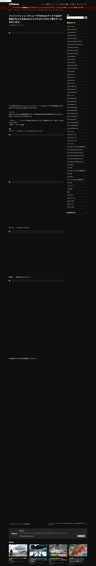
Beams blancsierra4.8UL (72, 47)
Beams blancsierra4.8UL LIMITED (74, 44)
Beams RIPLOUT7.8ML (72, 65)
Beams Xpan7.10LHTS (72, 38)
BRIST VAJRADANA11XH (72, 128)
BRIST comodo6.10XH (72, 116)
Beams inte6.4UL (71, 74)
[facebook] (73, 4)
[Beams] (43, 4)
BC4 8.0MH (69, 173)
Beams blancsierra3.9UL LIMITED (74, 41)
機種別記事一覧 (71, 23)
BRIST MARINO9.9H (71, 104)
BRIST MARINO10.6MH (72, 107)
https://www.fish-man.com (27, 536)
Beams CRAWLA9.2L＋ (72, 92)
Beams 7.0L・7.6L (71, 198)
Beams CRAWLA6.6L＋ (72, 86)
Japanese (4, 1)
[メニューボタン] (85, 4)
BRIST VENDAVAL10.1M (72, 113)
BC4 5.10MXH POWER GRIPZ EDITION (75, 155)
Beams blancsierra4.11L (72, 50)
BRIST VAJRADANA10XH (72, 125)
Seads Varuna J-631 (71, 134)
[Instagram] (71, 4)
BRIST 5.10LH (70, 204)
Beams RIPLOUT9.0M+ (72, 68)
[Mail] (80, 4)
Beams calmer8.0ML (71, 29)
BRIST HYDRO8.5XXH (72, 98)
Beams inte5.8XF (71, 71)
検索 (68, 15)
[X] (69, 4)
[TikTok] (75, 4)
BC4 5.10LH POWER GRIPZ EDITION (75, 152)
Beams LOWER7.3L (71, 59)
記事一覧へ (81, 536)
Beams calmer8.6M (71, 32)
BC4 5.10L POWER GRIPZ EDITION (74, 149)
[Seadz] (62, 4)
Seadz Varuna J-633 (72, 140)
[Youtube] (67, 4)
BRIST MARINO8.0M (71, 101)
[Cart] (82, 4)
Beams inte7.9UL (71, 80)
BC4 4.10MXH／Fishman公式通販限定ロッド (77, 146)
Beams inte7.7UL (71, 77)
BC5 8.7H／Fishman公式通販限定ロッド (76, 179)
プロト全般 (69, 188)
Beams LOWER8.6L (71, 62)
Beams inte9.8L (70, 83)
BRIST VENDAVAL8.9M (72, 110)
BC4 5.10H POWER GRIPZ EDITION (75, 158)
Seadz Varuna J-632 (72, 137)
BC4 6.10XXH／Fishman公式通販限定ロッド (76, 170)
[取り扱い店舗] (78, 4)
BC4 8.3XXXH (70, 176)
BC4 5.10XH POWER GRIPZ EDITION (75, 161)
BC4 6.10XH (69, 167)
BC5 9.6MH (69, 182)
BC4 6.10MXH (70, 164)
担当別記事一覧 (71, 212)
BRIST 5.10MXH (70, 207)
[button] (91, 530)
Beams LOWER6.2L (71, 56)
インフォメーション (20, 25)
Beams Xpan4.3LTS (71, 35)
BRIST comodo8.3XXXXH (72, 122)
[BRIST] (48, 4)
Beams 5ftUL (70, 195)
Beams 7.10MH (70, 201)
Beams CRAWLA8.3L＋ (72, 89)
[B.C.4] (55, 4)
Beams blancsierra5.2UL (72, 53)
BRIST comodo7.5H (71, 119)
